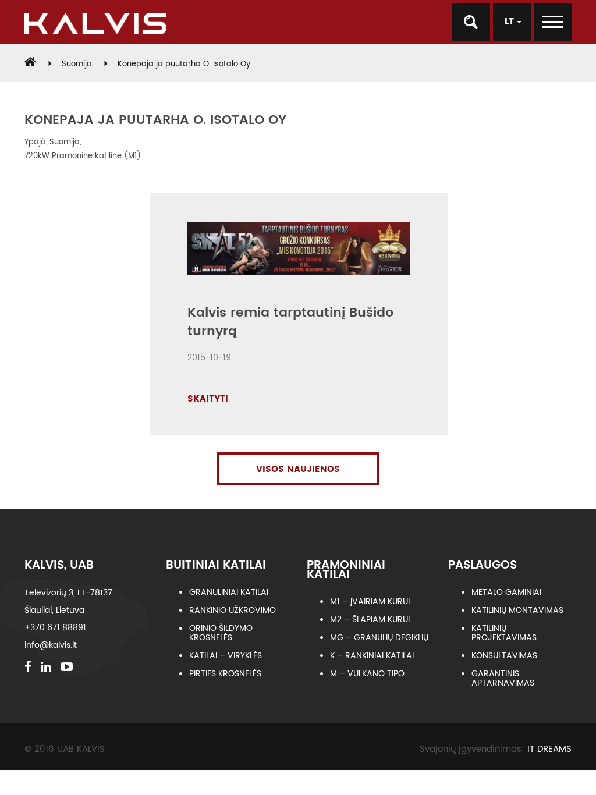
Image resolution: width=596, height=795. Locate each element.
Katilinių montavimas (517, 610)
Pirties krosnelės (225, 673)
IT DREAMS (549, 749)
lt (511, 22)
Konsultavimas (504, 655)
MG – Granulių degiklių (379, 637)
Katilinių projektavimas (504, 633)
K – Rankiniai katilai (372, 655)
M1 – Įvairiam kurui (370, 601)
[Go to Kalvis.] (30, 64)
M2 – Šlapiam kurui (370, 619)
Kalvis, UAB (59, 565)
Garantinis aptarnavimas (502, 678)
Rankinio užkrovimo (232, 610)
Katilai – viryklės (225, 655)
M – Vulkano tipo (367, 673)
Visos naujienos (298, 469)
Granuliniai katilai (228, 592)
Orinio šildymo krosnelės (221, 633)
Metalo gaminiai (506, 592)
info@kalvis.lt (50, 645)
